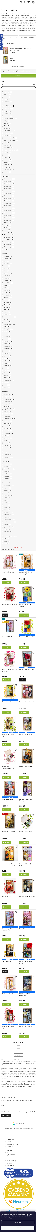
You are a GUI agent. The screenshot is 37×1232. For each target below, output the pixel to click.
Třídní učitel (8, 512)
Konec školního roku (10, 118)
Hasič (6, 493)
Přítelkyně (8, 329)
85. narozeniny (8, 220)
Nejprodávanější (6, 71)
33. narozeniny (8, 193)
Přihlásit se (6, 1115)
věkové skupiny (18, 1083)
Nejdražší (21, 71)
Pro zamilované (9, 324)
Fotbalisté (7, 464)
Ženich (6, 387)
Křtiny (6, 121)
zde (11, 1218)
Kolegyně (8, 295)
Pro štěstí (7, 431)
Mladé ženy (8, 235)
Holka (6, 278)
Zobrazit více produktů (18, 66)
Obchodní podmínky (12, 1162)
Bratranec (7, 263)
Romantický (8, 433)
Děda (6, 268)
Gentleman (8, 273)
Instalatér (7, 532)
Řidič (6, 500)
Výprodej (7, 94)
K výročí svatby (9, 409)
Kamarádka (8, 283)
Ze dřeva (7, 448)
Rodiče (7, 331)
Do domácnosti (9, 399)
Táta (6, 368)
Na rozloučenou (9, 131)
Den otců (7, 111)
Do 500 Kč (8, 455)
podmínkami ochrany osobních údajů (25, 1112)
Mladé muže (8, 237)
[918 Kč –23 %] (10, 724)
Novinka (7, 97)
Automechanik (8, 486)
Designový (7, 397)
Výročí (7, 167)
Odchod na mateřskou (10, 140)
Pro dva (7, 322)
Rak (6, 539)
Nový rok (7, 135)
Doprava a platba (11, 1160)
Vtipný (6, 440)
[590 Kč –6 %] (10, 691)
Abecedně (28, 71)
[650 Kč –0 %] (27, 724)
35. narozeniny (8, 196)
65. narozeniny (8, 210)
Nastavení (18, 1222)
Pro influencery (11, 1154)
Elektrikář (7, 490)
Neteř (7, 312)
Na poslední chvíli (9, 418)
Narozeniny (8, 133)
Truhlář (7, 510)
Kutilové (7, 466)
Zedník (7, 529)
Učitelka (7, 524)
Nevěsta (7, 314)
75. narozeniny (8, 215)
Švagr (6, 363)
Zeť (6, 382)
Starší (7, 230)
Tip (5, 99)
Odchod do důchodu (10, 138)
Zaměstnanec (8, 380)
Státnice (7, 152)
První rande (8, 148)
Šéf (6, 358)
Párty (6, 143)
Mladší (7, 227)
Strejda (7, 351)
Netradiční (7, 421)
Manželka (7, 302)
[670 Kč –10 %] (10, 951)
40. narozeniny (9, 198)
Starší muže (8, 239)
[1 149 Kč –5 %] (10, 788)
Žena (6, 385)
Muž (6, 310)
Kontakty (9, 1156)
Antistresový (8, 394)
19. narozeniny (8, 181)
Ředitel (7, 498)
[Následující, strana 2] (18, 1047)
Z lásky (7, 443)
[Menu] (33, 2)
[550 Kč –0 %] (27, 659)
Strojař (7, 505)
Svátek (7, 157)
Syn (6, 353)
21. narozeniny (8, 186)
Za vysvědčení (9, 169)
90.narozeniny (8, 244)
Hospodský (8, 495)
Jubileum (7, 222)
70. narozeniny (9, 213)
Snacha (7, 344)
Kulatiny (7, 225)
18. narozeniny (9, 179)
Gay (6, 271)
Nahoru (19, 1055)
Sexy (6, 435)
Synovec (7, 356)
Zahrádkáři (8, 476)
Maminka (7, 297)
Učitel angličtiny (9, 519)
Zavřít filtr (18, 76)
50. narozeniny (9, 203)
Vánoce (7, 162)
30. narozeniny (9, 191)
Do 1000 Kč (8, 457)
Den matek (8, 109)
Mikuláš (7, 128)
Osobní (7, 426)
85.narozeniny (8, 247)
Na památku (8, 416)
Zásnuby (7, 172)
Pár (6, 319)
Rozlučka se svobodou (11, 150)
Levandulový (8, 414)
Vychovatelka (8, 527)
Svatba (7, 155)
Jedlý (6, 406)
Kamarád (7, 280)
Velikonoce (8, 165)
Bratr (6, 261)
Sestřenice (8, 341)
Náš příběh (9, 1151)
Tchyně (7, 373)
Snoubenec (8, 346)
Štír (6, 543)
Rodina (7, 334)
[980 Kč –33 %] (27, 951)
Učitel (6, 517)
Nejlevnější (14, 71)
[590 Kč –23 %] (27, 594)
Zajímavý (7, 445)
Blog (8, 1152)
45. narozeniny (8, 201)
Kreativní (7, 411)
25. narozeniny (8, 188)
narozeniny (16, 20)
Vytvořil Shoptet (20, 1123)
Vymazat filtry (18, 547)
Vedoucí (7, 375)
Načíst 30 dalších (18, 1042)
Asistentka (8, 256)
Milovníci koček (9, 469)
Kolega (7, 293)
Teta (6, 370)
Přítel (6, 327)
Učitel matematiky (9, 522)
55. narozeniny (8, 205)
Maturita (7, 123)
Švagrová (8, 365)
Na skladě (8, 92)
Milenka (7, 307)
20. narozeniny (9, 184)
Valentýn (31, 20)
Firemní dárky (10, 1165)
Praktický (7, 428)
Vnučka (7, 378)
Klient (6, 285)
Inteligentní (8, 404)
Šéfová (7, 361)
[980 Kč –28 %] (27, 918)
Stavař (6, 502)
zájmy (24, 1083)
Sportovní (7, 438)
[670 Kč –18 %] (27, 983)
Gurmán (7, 276)
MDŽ (6, 126)
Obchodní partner (9, 317)
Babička (7, 259)
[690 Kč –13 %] (10, 918)
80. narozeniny (9, 218)
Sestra (7, 339)
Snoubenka (8, 348)
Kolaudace (7, 116)
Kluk (6, 288)
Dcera (7, 266)
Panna (6, 541)
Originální (7, 423)
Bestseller (7, 102)
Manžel (7, 300)
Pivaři (6, 471)
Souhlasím (18, 1228)
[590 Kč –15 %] (27, 626)
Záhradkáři (8, 479)
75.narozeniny (8, 242)
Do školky (7, 114)
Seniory (7, 336)
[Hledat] (24, 2)
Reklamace (10, 1164)
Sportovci (7, 474)
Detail (5, 615)
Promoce (7, 145)
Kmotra (7, 290)
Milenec (7, 305)
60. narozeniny (9, 208)
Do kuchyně (8, 401)
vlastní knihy (25, 1075)
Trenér (7, 507)
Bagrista (7, 488)
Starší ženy (8, 232)
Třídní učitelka (8, 515)
